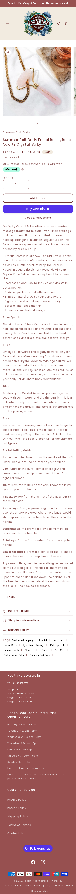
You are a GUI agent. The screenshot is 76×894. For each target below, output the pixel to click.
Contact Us (15, 833)
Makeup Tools (57, 645)
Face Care (58, 640)
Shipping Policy (17, 816)
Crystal (43, 640)
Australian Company (22, 640)
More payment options (38, 217)
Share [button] (11, 597)
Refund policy (23, 885)
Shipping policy (40, 891)
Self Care (60, 650)
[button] (7, 24)
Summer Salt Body (40, 655)
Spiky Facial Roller (14, 655)
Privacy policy (42, 885)
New (27, 650)
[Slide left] (30, 123)
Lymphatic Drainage (33, 645)
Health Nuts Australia (36, 880)
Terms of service (63, 885)
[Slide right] (46, 123)
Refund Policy (16, 808)
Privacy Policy (16, 800)
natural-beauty (11, 650)
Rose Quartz (42, 650)
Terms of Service (19, 825)
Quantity (8, 177)
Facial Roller (10, 645)
